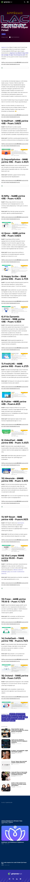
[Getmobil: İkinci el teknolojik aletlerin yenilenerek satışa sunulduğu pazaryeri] (5, 776)
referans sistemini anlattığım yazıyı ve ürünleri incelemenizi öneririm (12, 571)
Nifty (20, 717)
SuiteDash (14, 718)
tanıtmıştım (21, 523)
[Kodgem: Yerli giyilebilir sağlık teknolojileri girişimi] (5, 754)
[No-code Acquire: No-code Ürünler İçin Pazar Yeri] (15, 853)
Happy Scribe (21, 715)
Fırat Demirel (16, 37)
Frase (8, 715)
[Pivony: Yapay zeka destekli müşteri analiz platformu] (5, 765)
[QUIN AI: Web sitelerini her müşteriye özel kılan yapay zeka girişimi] (5, 786)
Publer (4, 718)
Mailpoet (15, 717)
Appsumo (12, 713)
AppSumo (4, 47)
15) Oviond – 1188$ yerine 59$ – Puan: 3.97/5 (14, 677)
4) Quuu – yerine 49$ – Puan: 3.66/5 (13, 234)
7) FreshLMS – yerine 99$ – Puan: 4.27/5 (14, 365)
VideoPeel (21, 718)
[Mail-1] (20, 879)
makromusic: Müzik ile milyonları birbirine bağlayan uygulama (19, 741)
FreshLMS (13, 715)
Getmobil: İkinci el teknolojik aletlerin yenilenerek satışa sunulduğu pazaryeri (19, 773)
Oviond (25, 717)
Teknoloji (13, 743)
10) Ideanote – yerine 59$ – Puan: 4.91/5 (14, 479)
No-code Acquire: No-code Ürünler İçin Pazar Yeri (14, 863)
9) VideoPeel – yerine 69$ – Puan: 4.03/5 (15, 441)
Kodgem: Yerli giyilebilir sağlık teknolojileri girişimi (19, 751)
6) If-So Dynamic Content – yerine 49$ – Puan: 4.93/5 (13, 319)
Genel (3, 34)
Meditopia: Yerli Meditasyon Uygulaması (12, 842)
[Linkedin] (16, 879)
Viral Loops (5, 720)
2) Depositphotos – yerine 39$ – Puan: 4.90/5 (15, 160)
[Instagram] (9, 879)
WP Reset (12, 720)
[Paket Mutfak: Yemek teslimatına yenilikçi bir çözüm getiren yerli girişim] (5, 732)
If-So (9, 717)
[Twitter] (13, 879)
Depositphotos (20, 713)
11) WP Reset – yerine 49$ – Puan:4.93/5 (14, 518)
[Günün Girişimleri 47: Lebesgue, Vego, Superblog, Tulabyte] (15, 811)
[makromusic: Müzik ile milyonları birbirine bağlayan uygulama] (5, 743)
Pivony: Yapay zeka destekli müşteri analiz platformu (19, 762)
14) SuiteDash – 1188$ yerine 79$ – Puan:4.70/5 (14, 639)
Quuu (8, 718)
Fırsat (3, 715)
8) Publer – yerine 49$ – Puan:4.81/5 (13, 402)
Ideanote (4, 717)
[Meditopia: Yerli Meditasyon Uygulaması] (15, 833)
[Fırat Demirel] (10, 37)
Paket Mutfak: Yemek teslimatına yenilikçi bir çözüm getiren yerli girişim (19, 730)
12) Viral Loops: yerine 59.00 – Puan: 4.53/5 (12, 558)
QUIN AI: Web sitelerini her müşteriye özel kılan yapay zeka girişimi (18, 784)
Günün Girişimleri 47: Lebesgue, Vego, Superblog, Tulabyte (11, 821)
